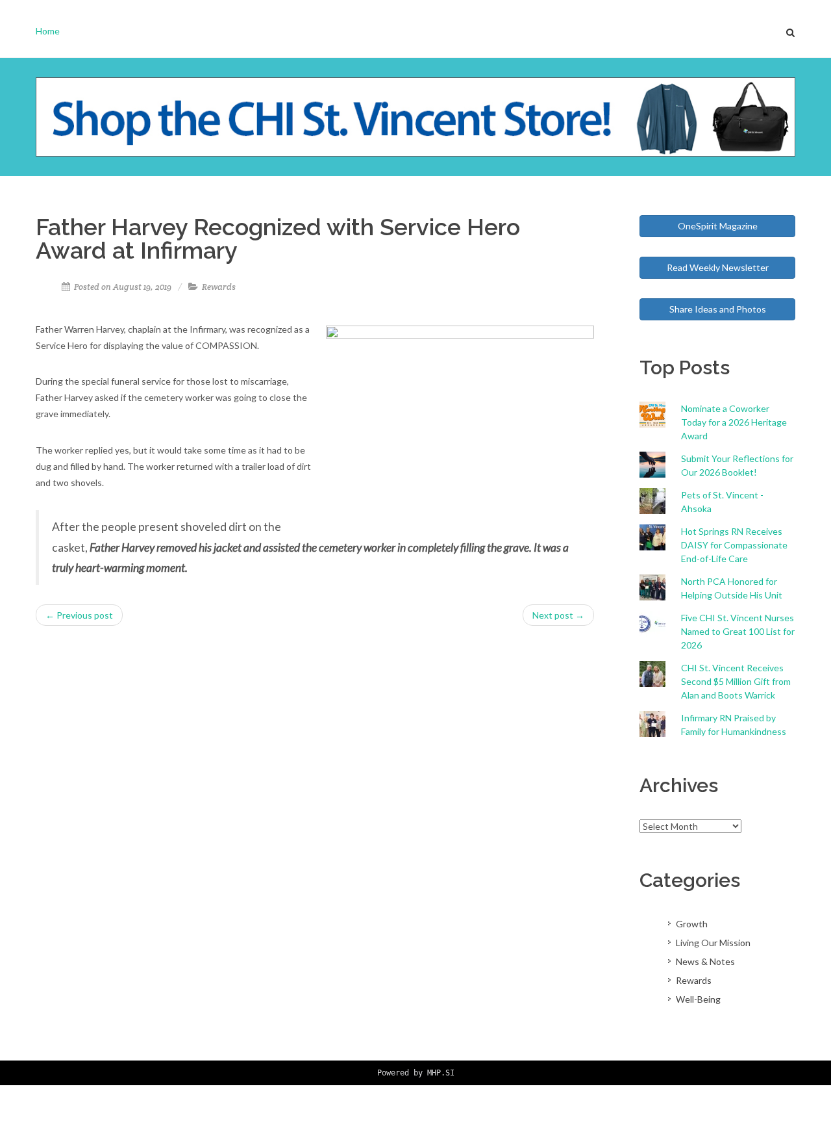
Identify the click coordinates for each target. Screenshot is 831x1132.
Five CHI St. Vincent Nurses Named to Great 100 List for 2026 (738, 631)
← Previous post (79, 615)
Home (48, 30)
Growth (692, 923)
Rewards (219, 286)
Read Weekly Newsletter (718, 267)
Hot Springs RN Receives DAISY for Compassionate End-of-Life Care (734, 545)
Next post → (558, 615)
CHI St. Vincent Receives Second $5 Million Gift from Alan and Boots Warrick (736, 681)
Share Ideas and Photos (717, 309)
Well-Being (698, 999)
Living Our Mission (713, 942)
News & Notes (705, 961)
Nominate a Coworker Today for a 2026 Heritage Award (734, 422)
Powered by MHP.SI (415, 1072)
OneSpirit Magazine (718, 225)
